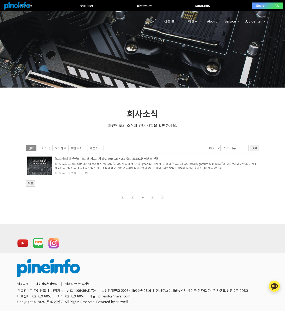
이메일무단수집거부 (77, 284)
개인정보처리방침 (47, 284)
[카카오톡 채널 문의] (274, 286)
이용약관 (22, 284)
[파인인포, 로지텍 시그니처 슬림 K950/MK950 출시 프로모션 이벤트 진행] (39, 165)
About (212, 21)
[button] (122, 197)
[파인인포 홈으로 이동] (17, 6)
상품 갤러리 (172, 21)
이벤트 (193, 21)
